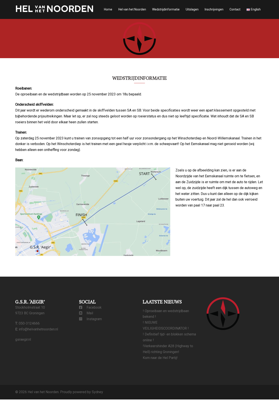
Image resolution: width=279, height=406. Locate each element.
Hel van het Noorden (132, 9)
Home (108, 9)
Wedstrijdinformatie (166, 9)
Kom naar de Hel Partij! (160, 358)
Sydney (97, 392)
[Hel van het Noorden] (54, 9)
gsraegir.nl (23, 339)
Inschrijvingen (214, 9)
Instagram (92, 319)
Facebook (92, 307)
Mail (87, 313)
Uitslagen (192, 9)
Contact (235, 9)
